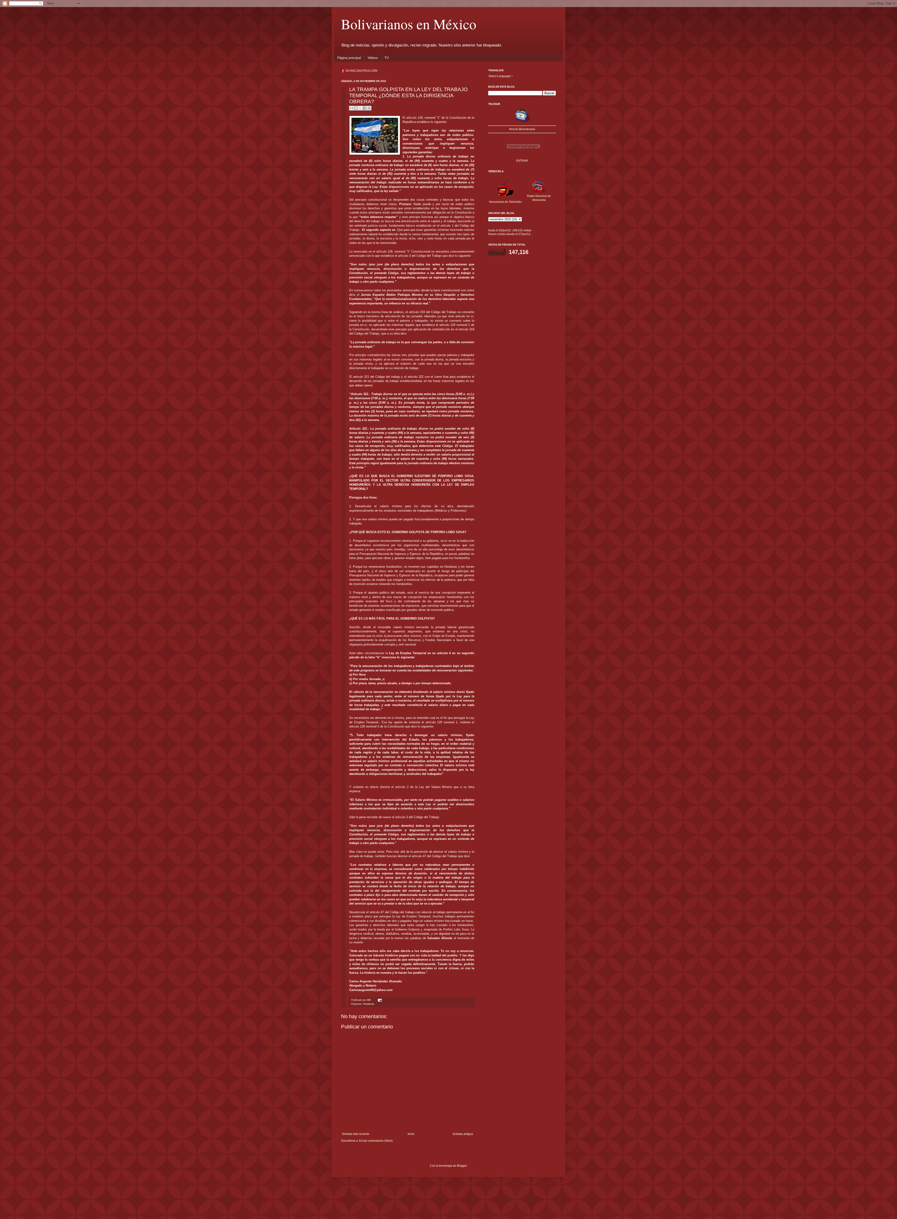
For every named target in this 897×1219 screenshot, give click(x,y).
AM (369, 999)
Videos (373, 58)
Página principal (349, 58)
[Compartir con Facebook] (364, 108)
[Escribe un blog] (355, 108)
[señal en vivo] (522, 122)
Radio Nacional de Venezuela (539, 198)
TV (386, 58)
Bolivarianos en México (408, 23)
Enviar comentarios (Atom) (376, 1140)
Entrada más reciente (355, 1134)
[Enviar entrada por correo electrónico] (379, 999)
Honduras (368, 1003)
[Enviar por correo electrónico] (351, 108)
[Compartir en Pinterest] (369, 108)
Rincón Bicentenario (522, 129)
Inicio (411, 1134)
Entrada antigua (463, 1134)
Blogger (462, 1165)
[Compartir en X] (360, 108)
